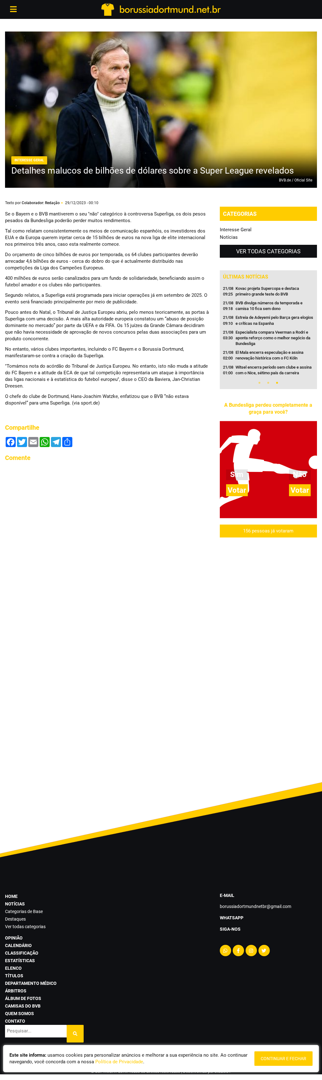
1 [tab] (259, 383)
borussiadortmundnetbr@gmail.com (255, 906)
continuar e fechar (283, 1058)
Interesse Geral (236, 230)
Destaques (15, 919)
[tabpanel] (268, 333)
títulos (14, 975)
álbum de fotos (23, 998)
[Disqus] (107, 546)
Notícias (229, 237)
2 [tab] (268, 383)
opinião (14, 937)
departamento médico (31, 983)
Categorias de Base (24, 911)
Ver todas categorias (268, 251)
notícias (15, 903)
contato (15, 1021)
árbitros (15, 990)
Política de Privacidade (119, 1062)
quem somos (19, 1013)
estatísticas (20, 960)
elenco (13, 968)
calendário (18, 945)
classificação (21, 953)
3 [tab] (277, 383)
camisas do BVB (23, 1005)
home (11, 896)
